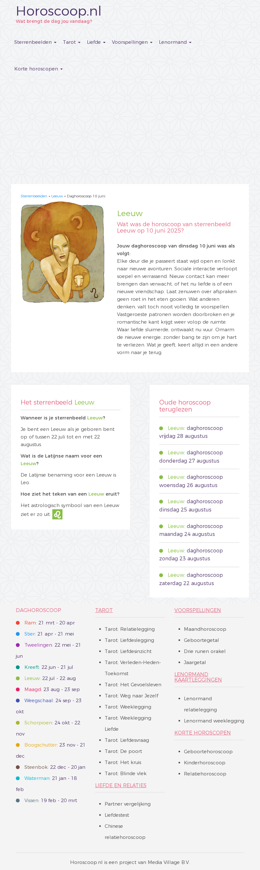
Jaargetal (195, 662)
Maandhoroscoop (205, 629)
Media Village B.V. (169, 862)
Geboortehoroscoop (208, 751)
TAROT (104, 610)
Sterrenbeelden (33, 42)
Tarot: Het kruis (123, 762)
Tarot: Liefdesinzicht (128, 651)
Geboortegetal (201, 640)
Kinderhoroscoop (204, 763)
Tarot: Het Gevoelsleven (133, 685)
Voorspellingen (130, 42)
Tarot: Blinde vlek (125, 773)
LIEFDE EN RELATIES (120, 785)
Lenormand (173, 42)
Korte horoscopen (37, 69)
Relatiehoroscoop (205, 774)
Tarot (70, 42)
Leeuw (57, 196)
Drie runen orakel (205, 651)
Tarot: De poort (123, 751)
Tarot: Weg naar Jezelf (131, 696)
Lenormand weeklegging (214, 721)
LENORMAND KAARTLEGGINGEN (198, 677)
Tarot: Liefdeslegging (129, 640)
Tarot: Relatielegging (130, 629)
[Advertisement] (130, 130)
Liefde (94, 42)
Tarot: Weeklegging (128, 707)
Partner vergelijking (128, 804)
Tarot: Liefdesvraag (127, 740)
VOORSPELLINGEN (197, 610)
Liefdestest (117, 815)
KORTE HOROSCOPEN (202, 733)
